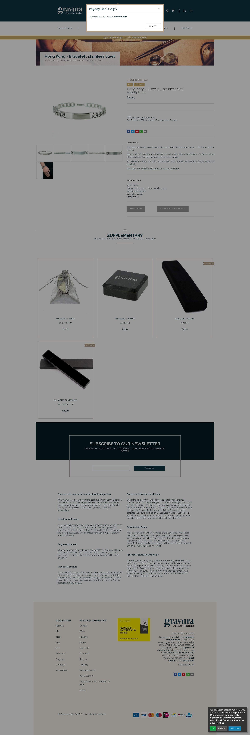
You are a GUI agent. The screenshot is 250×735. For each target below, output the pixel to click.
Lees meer (235, 728)
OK (212, 728)
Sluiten (153, 26)
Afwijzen (222, 728)
